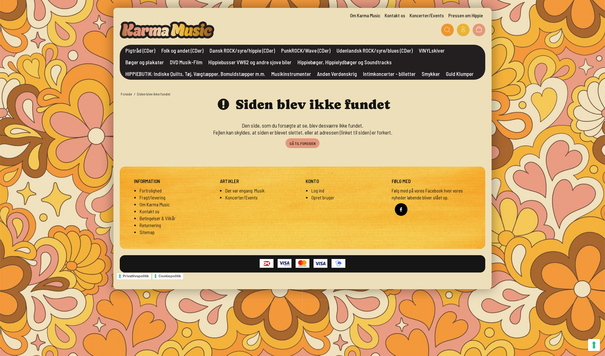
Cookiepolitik (169, 276)
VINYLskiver (432, 50)
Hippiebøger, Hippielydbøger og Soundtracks (344, 62)
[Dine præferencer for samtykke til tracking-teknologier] (594, 345)
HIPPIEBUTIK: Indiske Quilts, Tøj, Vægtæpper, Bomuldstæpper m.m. (195, 74)
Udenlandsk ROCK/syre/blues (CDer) (375, 50)
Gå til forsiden (303, 143)
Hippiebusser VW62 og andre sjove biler (249, 62)
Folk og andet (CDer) (182, 50)
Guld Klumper (460, 74)
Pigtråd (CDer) (140, 50)
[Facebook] (401, 209)
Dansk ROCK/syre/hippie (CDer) (242, 50)
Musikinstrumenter (291, 74)
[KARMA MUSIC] (167, 29)
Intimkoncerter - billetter (389, 74)
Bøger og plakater (144, 62)
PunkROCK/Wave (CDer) (306, 50)
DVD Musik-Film (186, 62)
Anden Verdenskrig (337, 74)
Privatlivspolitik (136, 276)
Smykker (431, 74)
